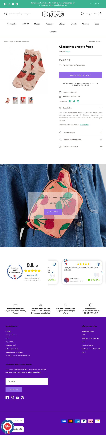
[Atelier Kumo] (53, 14)
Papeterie (49, 23)
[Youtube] (13, 4)
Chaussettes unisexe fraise (22, 41)
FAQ (83, 335)
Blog (7, 338)
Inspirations (10, 342)
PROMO (25, 23)
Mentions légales (87, 345)
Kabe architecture (12, 349)
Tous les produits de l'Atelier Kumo (18, 355)
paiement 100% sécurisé (90, 338)
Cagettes (53, 31)
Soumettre (13, 389)
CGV (83, 342)
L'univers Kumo (11, 335)
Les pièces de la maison (14, 352)
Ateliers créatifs (11, 345)
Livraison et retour (88, 331)
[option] (28, 69)
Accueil (6, 41)
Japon (97, 23)
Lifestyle (62, 23)
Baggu (11, 41)
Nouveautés (11, 23)
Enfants (74, 23)
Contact (8, 331)
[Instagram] (9, 4)
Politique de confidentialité (91, 349)
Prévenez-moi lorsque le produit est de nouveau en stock (80, 84)
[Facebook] (5, 4)
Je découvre (53, 212)
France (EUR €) (94, 4)
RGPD (84, 352)
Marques (85, 23)
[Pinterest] (17, 4)
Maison (37, 23)
